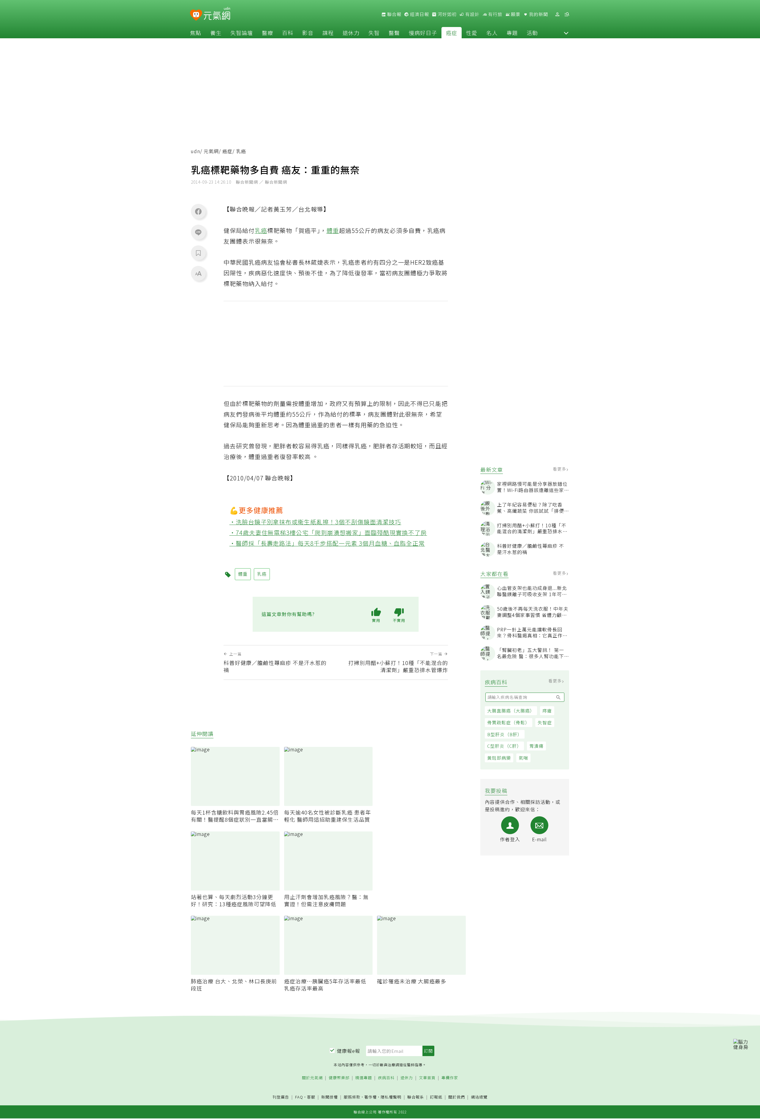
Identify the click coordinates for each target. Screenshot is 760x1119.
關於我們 (456, 1097)
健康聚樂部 (339, 1078)
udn (195, 151)
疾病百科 (386, 1078)
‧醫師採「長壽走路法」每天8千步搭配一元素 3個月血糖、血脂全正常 (327, 543)
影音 (308, 32)
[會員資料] (557, 14)
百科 (287, 32)
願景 (515, 14)
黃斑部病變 (499, 758)
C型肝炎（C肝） (504, 746)
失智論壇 (241, 32)
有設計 (471, 14)
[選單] (566, 14)
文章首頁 (427, 1078)
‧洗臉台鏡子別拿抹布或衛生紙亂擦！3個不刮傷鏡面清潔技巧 (315, 522)
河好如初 (446, 14)
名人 (492, 32)
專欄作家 (449, 1078)
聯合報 (393, 14)
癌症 (451, 32)
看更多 (560, 468)
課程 (328, 32)
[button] (566, 32)
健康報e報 (348, 1051)
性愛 (471, 32)
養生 (215, 32)
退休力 (351, 32)
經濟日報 (419, 14)
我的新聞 (538, 14)
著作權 (370, 1097)
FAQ (299, 1097)
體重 (333, 230)
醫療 (267, 32)
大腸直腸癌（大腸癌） (511, 710)
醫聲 (394, 32)
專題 (512, 32)
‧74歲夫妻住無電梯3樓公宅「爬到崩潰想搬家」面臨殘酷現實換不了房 (328, 532)
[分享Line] (198, 232)
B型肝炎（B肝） (504, 734)
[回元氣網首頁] (217, 14)
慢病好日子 (423, 32)
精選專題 (363, 1078)
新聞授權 (329, 1097)
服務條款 (352, 1097)
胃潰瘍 (536, 746)
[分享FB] (198, 211)
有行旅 (494, 14)
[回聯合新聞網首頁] (196, 15)
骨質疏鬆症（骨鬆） (508, 722)
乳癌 (261, 230)
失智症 (545, 722)
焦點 (195, 32)
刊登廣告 (281, 1097)
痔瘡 (547, 710)
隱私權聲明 (391, 1097)
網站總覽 (479, 1097)
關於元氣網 (312, 1078)
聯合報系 (415, 1097)
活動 (532, 32)
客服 (311, 1097)
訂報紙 (436, 1097)
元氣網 (211, 151)
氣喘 (523, 758)
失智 (374, 32)
